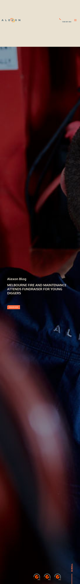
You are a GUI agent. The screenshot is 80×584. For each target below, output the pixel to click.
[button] (75, 20)
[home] (11, 20)
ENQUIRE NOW (13, 307)
